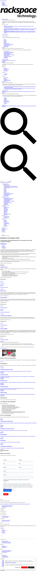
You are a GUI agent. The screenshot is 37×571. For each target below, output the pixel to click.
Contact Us (2, 182)
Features (3, 246)
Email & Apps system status (6, 520)
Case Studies (19, 88)
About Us (5, 97)
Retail (5, 78)
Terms (3, 561)
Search (10, 181)
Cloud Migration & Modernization (9, 52)
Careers (5, 102)
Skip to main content (3, 0)
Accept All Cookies (24, 567)
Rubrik (5, 42)
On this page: (3, 243)
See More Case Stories (3, 348)
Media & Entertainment (7, 80)
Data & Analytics (6, 55)
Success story (4, 247)
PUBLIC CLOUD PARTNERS (8, 44)
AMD (5, 39)
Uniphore (5, 41)
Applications (6, 57)
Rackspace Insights (5, 556)
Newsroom (5, 103)
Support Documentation (5, 516)
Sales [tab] (1, 450)
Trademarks (4, 560)
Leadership (5, 99)
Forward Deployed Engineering (6, 542)
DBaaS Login (4, 507)
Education (5, 74)
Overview (3, 245)
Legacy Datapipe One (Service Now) (7, 505)
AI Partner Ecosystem (5, 35)
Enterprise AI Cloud (5, 19)
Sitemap (3, 566)
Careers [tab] (7, 450)
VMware (5, 40)
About (3, 529)
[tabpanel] (18, 475)
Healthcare (5, 68)
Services (3, 47)
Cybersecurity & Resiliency (8, 56)
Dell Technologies (6, 43)
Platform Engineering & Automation (9, 54)
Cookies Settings (17, 567)
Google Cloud (6, 46)
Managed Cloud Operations (6, 551)
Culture (5, 98)
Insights (3, 81)
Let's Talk (1, 361)
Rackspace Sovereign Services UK (7, 506)
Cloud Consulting (6, 51)
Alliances (5, 100)
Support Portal (4, 530)
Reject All (31, 567)
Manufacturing (6, 77)
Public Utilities (6, 70)
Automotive (5, 79)
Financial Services (4, 546)
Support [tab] (4, 450)
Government (6, 73)
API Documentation (5, 517)
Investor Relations (6, 101)
